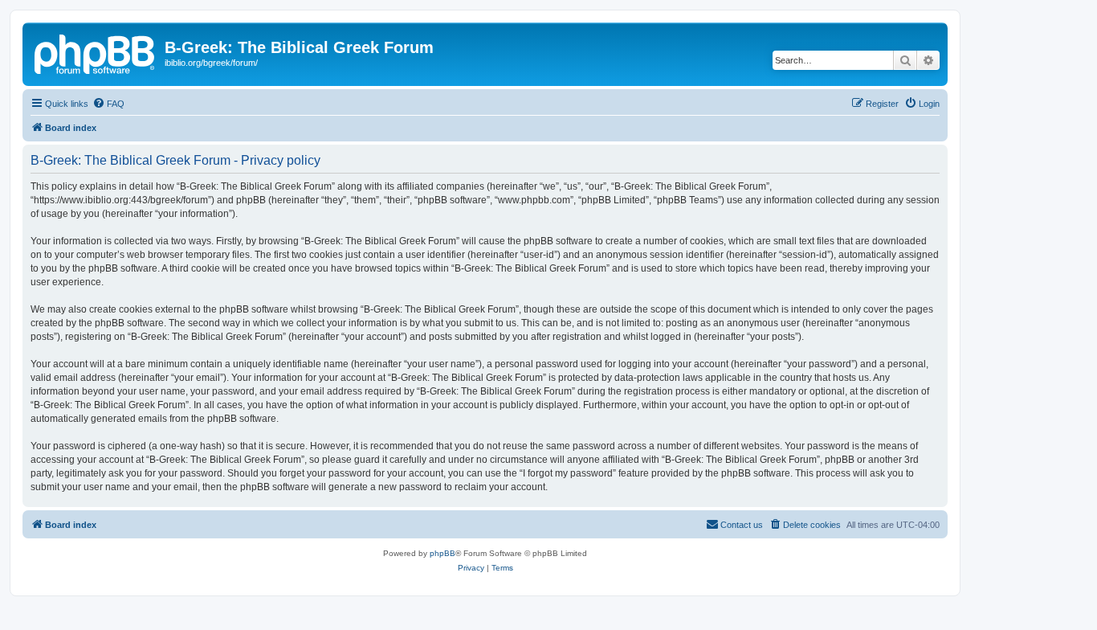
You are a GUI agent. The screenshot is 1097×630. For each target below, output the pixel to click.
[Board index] (96, 52)
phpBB (442, 553)
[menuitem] (108, 103)
